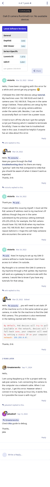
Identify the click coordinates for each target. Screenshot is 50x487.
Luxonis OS (8, 56)
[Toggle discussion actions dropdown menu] (47, 3)
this (10, 423)
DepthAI (7, 40)
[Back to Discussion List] (3, 3)
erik (17, 202)
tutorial (41, 95)
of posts (24, 3)
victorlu (14, 158)
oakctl (6, 62)
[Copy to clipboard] (45, 325)
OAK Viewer (9, 46)
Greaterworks (12, 420)
